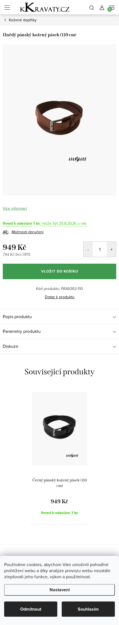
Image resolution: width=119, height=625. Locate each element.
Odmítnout (30, 609)
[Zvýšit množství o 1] (111, 249)
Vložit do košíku (59, 271)
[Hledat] (92, 7)
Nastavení (60, 590)
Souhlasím (88, 609)
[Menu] (7, 7)
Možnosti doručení (27, 232)
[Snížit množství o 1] (88, 249)
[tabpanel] (59, 455)
